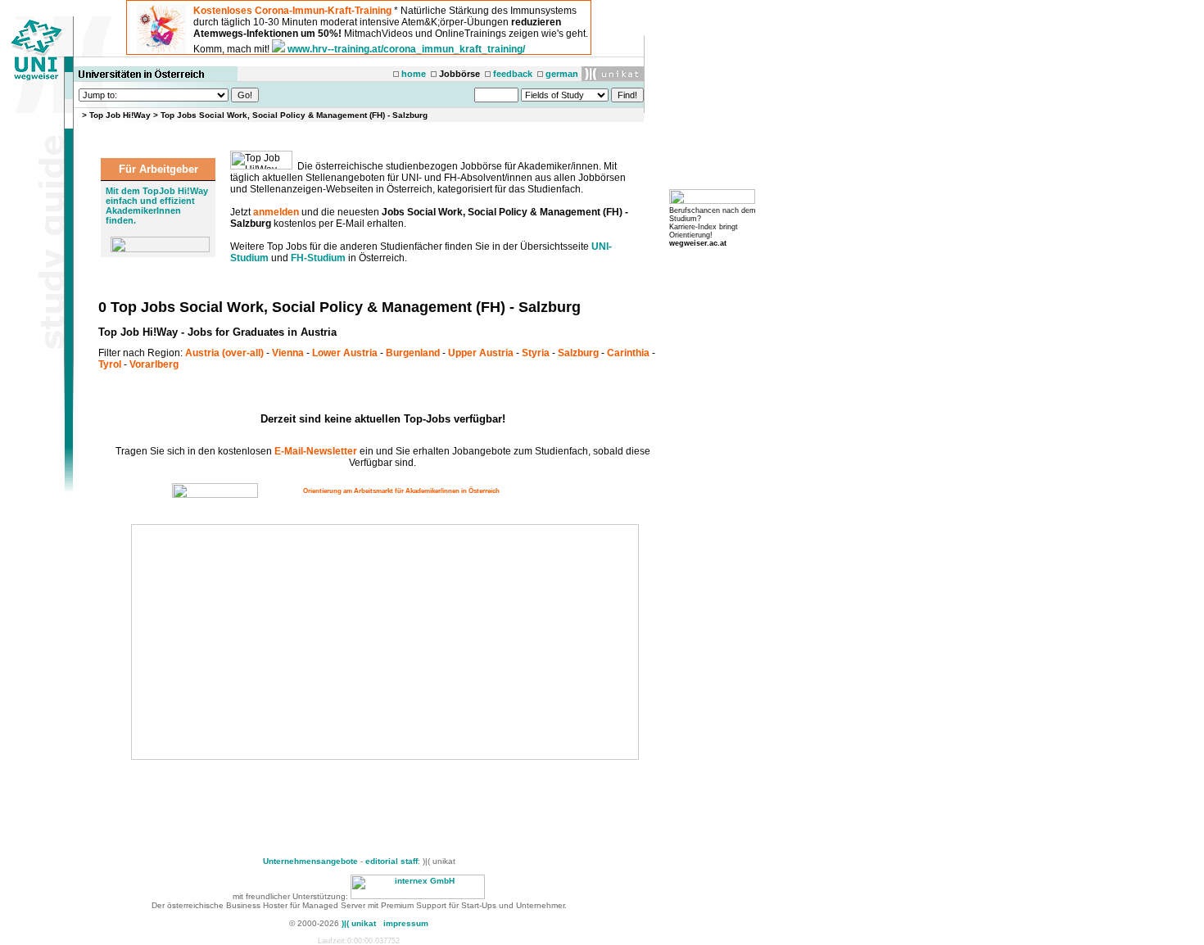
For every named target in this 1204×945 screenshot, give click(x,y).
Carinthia (628, 353)
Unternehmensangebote (310, 861)
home (413, 74)
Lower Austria (345, 353)
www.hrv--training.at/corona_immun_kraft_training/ (406, 49)
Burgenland (413, 353)
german (561, 74)
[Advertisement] (272, 642)
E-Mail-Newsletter (315, 451)
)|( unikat (359, 923)
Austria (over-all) (224, 353)
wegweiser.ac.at (697, 243)
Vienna (288, 353)
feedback (512, 74)
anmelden (276, 212)
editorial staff (391, 861)
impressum (405, 923)
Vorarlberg (154, 364)
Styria (536, 353)
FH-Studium (318, 258)
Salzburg (578, 353)
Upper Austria (481, 353)
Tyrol (109, 364)
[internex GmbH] (418, 896)
